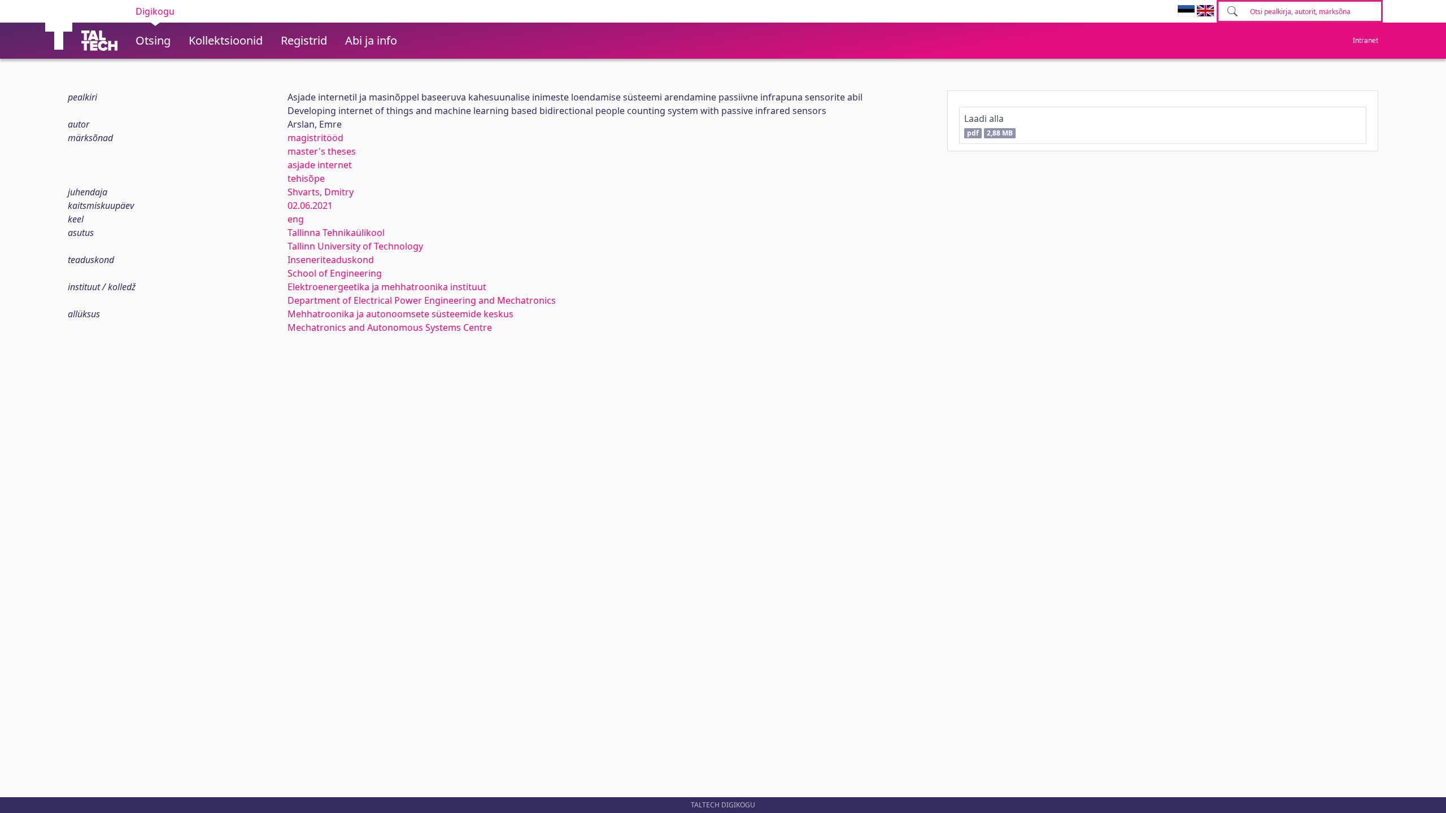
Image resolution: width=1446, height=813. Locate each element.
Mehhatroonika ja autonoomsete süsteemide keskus (400, 314)
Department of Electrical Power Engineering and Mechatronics (422, 300)
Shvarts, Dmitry (321, 192)
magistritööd (315, 138)
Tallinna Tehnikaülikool (336, 232)
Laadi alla (988, 125)
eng (296, 219)
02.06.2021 (310, 205)
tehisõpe (306, 178)
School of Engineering (335, 273)
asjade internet (320, 165)
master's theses (322, 151)
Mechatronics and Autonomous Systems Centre (390, 327)
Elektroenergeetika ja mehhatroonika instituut (387, 287)
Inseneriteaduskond (331, 259)
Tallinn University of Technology (355, 246)
